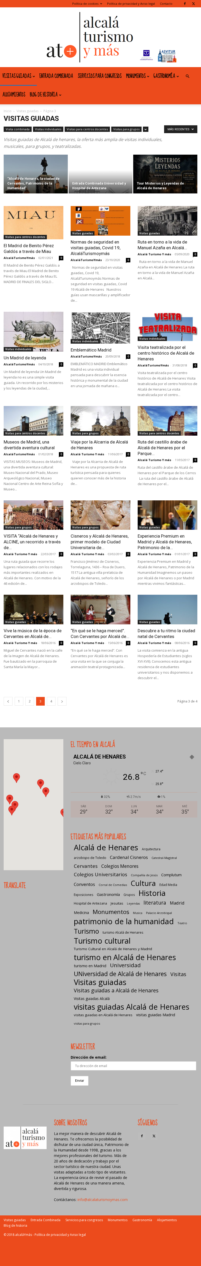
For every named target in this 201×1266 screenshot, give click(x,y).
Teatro (182, 923)
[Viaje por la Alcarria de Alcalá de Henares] (100, 421)
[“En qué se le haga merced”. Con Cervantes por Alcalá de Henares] (100, 609)
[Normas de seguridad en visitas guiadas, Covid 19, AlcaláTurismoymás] (100, 221)
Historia (152, 893)
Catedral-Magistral (164, 858)
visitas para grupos (87, 1023)
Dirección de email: (89, 1057)
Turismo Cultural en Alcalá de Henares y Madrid (113, 948)
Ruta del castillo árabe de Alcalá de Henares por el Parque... (162, 447)
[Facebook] (185, 3)
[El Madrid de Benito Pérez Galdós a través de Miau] (33, 222)
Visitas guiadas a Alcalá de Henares (116, 990)
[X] (193, 3)
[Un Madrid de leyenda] (33, 331)
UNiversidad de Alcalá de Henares (120, 974)
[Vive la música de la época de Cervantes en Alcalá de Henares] (33, 609)
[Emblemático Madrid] (100, 328)
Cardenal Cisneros (129, 857)
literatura (154, 903)
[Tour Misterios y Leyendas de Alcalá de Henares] (165, 174)
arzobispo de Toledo (90, 858)
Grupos (129, 894)
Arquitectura (151, 849)
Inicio (8, 111)
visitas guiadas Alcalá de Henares (131, 1006)
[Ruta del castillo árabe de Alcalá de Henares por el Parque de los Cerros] (167, 421)
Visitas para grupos (126, 129)
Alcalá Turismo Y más (154, 254)
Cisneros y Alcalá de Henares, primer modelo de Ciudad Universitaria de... (100, 541)
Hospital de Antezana (90, 903)
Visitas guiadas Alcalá (92, 998)
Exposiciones (83, 894)
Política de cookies (85, 4)
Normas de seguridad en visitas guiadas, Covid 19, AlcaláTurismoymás (95, 247)
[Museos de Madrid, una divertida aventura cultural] (33, 421)
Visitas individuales (48, 129)
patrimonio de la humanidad (124, 921)
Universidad (125, 965)
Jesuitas (117, 903)
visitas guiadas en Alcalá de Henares (103, 1015)
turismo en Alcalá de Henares (125, 957)
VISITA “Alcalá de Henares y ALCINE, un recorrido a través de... (32, 541)
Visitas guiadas (16, 76)
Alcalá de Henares (106, 847)
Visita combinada (18, 129)
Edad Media (168, 885)
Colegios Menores (119, 866)
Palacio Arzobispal (159, 913)
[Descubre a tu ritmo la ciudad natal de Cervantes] (167, 609)
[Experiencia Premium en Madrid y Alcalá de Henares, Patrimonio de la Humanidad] (167, 515)
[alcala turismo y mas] (100, 37)
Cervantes (86, 866)
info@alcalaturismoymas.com (102, 1199)
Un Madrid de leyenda (25, 357)
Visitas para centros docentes (87, 129)
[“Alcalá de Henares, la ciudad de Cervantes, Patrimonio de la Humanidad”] (36, 174)
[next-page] (62, 701)
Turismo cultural (102, 940)
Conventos (84, 884)
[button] (187, 76)
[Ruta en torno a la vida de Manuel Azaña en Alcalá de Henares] (167, 221)
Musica (137, 913)
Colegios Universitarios (100, 874)
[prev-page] (8, 701)
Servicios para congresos (99, 76)
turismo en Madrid (90, 965)
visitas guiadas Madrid (155, 1014)
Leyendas (133, 903)
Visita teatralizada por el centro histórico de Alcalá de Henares (166, 353)
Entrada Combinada (56, 76)
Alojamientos (13, 94)
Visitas (178, 974)
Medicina (81, 912)
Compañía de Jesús (144, 875)
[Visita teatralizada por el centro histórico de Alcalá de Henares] (167, 326)
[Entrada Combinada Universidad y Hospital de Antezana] (101, 174)
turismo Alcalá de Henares (123, 932)
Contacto (166, 4)
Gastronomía (164, 76)
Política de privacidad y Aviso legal (131, 4)
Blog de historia (44, 94)
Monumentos (136, 76)
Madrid (177, 903)
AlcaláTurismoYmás (19, 258)
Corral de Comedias (113, 885)
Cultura (143, 883)
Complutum (171, 874)
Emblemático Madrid (91, 350)
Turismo (86, 931)
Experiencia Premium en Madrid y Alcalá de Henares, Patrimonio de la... (165, 541)
